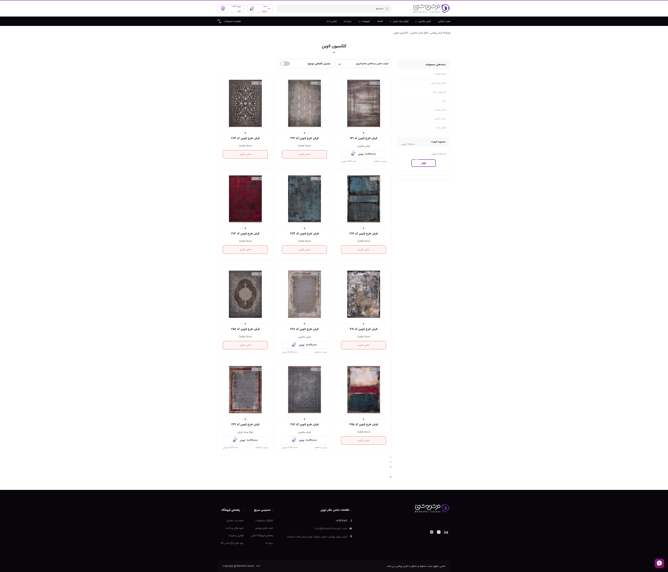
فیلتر (424, 163)
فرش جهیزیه (440, 110)
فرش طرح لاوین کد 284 (245, 138)
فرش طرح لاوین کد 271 (363, 329)
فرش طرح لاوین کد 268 (304, 329)
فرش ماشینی (424, 21)
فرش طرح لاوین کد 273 (304, 233)
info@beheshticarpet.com (331, 529)
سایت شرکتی (444, 21)
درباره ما (348, 21)
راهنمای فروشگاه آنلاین (262, 535)
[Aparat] (431, 532)
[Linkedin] (446, 532)
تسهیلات (365, 21)
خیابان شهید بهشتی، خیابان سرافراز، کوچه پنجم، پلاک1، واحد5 (317, 537)
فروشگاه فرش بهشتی (440, 33)
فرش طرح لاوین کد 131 (363, 138)
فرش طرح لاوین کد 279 (363, 233)
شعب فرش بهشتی (264, 528)
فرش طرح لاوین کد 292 (304, 138)
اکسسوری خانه (439, 92)
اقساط (380, 21)
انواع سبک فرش (400, 21)
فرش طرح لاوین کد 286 (304, 424)
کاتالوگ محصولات (264, 520)
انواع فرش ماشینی (419, 33)
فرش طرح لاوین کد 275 (363, 424)
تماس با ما (332, 21)
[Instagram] (438, 532)
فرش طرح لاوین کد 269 (245, 424)
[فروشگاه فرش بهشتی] (431, 8)
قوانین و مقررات (236, 535)
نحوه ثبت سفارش (235, 520)
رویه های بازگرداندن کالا (232, 543)
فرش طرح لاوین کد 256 (245, 329)
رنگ (444, 101)
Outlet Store (304, 146)
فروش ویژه (441, 127)
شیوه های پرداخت (234, 528)
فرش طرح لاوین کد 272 (245, 233)
